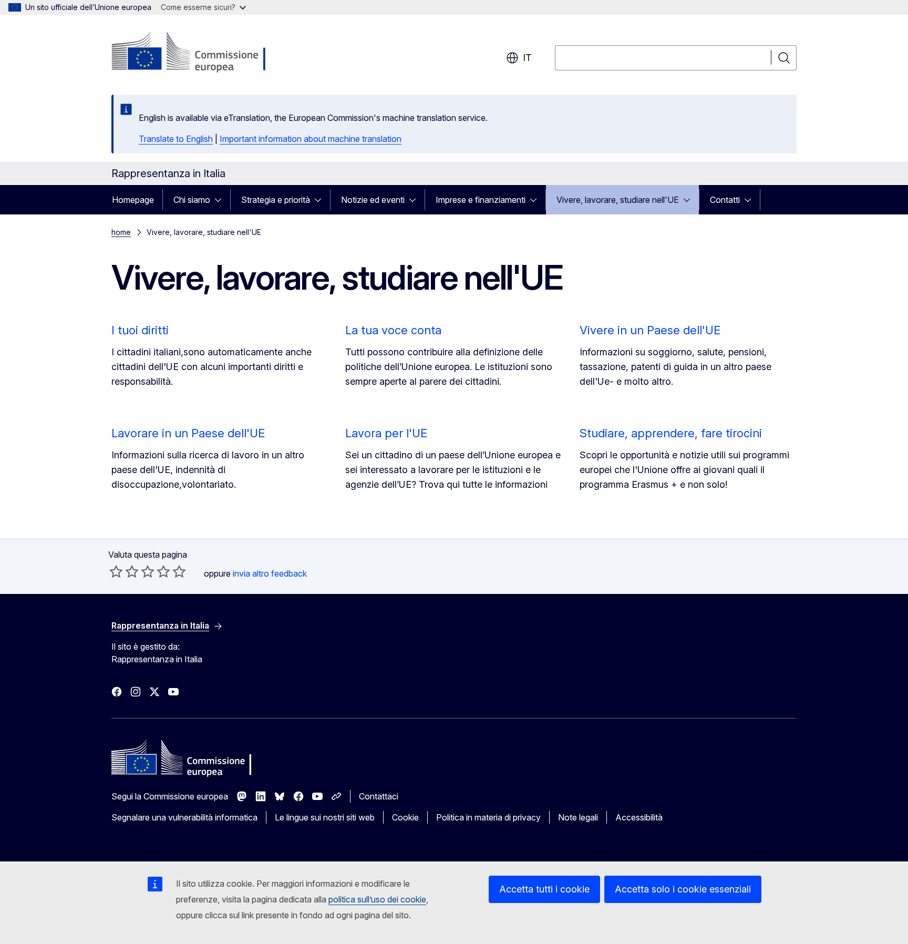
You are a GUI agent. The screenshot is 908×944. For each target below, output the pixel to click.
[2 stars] (124, 571)
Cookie (405, 817)
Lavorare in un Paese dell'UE (188, 433)
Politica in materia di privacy (488, 817)
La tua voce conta (393, 330)
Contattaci (378, 796)
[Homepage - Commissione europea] (195, 53)
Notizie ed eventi (373, 199)
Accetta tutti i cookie (544, 889)
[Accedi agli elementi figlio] (221, 199)
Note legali (578, 817)
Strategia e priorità (275, 199)
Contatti (725, 199)
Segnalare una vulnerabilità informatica (184, 817)
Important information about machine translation (310, 139)
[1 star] (116, 571)
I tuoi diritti (140, 330)
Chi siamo (191, 199)
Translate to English (176, 139)
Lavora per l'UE (386, 433)
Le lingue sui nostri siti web (325, 817)
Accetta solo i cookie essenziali (683, 889)
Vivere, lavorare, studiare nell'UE (617, 199)
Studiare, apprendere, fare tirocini (671, 433)
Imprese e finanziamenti (480, 199)
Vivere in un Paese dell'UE (650, 330)
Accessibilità (639, 817)
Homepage (133, 199)
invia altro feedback (270, 573)
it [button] (527, 57)
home (121, 232)
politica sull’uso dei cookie (377, 899)
